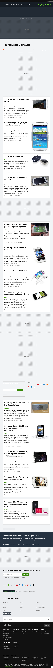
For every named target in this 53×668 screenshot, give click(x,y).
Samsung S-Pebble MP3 (14, 156)
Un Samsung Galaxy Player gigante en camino (15, 123)
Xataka (4, 631)
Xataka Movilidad (40, 605)
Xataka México (6, 657)
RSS (47, 384)
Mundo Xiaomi (6, 639)
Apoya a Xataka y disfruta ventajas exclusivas (25, 591)
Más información (8, 666)
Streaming (13, 544)
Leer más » (20, 115)
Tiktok (41, 5)
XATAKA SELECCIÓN (14, 4)
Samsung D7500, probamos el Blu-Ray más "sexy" (16, 403)
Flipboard (29, 387)
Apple (23, 544)
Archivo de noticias (9, 529)
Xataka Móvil (6, 633)
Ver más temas (7, 613)
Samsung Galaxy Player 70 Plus (15, 248)
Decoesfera (5, 646)
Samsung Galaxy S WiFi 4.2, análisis (15, 178)
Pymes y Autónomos (15, 647)
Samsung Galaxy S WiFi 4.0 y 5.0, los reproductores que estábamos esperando (16, 453)
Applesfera (5, 635)
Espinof (23, 633)
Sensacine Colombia (24, 659)
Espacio (38, 602)
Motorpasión (44, 631)
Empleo (21, 610)
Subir (46, 625)
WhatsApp (38, 5)
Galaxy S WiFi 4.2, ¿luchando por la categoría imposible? (16, 225)
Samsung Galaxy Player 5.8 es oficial (16, 100)
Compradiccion (6, 648)
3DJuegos (15, 631)
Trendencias (5, 644)
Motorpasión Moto (45, 633)
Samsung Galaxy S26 (43, 49)
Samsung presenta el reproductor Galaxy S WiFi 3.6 (16, 293)
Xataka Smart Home (7, 637)
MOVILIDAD (28, 4)
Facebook (35, 384)
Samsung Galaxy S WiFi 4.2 (15, 270)
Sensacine (24, 631)
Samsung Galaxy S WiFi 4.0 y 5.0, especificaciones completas (16, 428)
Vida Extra (15, 633)
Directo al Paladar (35, 631)
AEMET (14, 49)
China (19, 49)
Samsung (28, 544)
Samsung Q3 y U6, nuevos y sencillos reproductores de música (15, 503)
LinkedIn (32, 387)
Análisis (6, 182)
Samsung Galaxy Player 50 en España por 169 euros (16, 478)
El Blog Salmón (16, 644)
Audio (5, 104)
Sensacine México (26, 657)
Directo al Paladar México (35, 657)
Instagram (46, 5)
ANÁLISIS (6, 4)
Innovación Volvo (29, 18)
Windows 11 (38, 610)
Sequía (24, 49)
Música (6, 509)
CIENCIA (22, 4)
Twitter (50, 5)
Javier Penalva (11, 420)
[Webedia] (50, 1)
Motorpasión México (44, 657)
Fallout (29, 49)
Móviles (5, 605)
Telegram (43, 5)
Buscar (48, 619)
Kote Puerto (11, 117)
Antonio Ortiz (11, 242)
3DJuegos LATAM (16, 657)
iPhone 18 (35, 49)
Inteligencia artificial (35, 544)
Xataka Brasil (6, 659)
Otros (5, 159)
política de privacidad (21, 577)
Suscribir (20, 390)
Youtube (48, 5)
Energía (21, 605)
